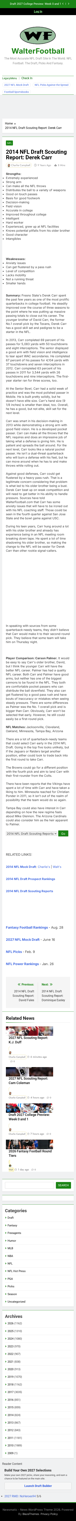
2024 (10, 1338)
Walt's (57, 867)
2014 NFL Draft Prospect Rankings (30, 879)
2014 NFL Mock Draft (21, 867)
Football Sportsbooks (16, 91)
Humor (12, 1240)
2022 (10, 1354)
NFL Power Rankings (22, 964)
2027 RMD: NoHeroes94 (20, 1496)
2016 (10, 1399)
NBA (10, 1256)
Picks (11, 1286)
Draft (11, 1217)
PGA (10, 1279)
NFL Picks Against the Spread (51, 84)
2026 (10, 1323)
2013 (10, 1422)
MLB (10, 1248)
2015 (10, 1407)
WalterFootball (38, 50)
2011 (10, 1438)
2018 (10, 1384)
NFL (9, 143)
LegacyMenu (9, 78)
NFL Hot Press (17, 1271)
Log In (38, 11)
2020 (10, 1369)
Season (12, 1294)
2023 (10, 1346)
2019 (10, 1376)
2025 (10, 1331)
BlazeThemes (31, 1513)
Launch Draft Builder (38, 1486)
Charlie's (44, 867)
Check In (26, 78)
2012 (10, 1430)
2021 (10, 1361)
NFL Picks (14, 952)
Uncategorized (16, 1301)
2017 (10, 1392)
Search (63, 1185)
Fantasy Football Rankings (27, 927)
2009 (10, 1453)
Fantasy (12, 1225)
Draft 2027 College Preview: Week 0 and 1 (35, 4)
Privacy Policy (49, 1513)
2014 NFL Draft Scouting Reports (29, 891)
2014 (10, 1415)
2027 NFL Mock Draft (16, 84)
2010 (10, 1445)
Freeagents (14, 1233)
